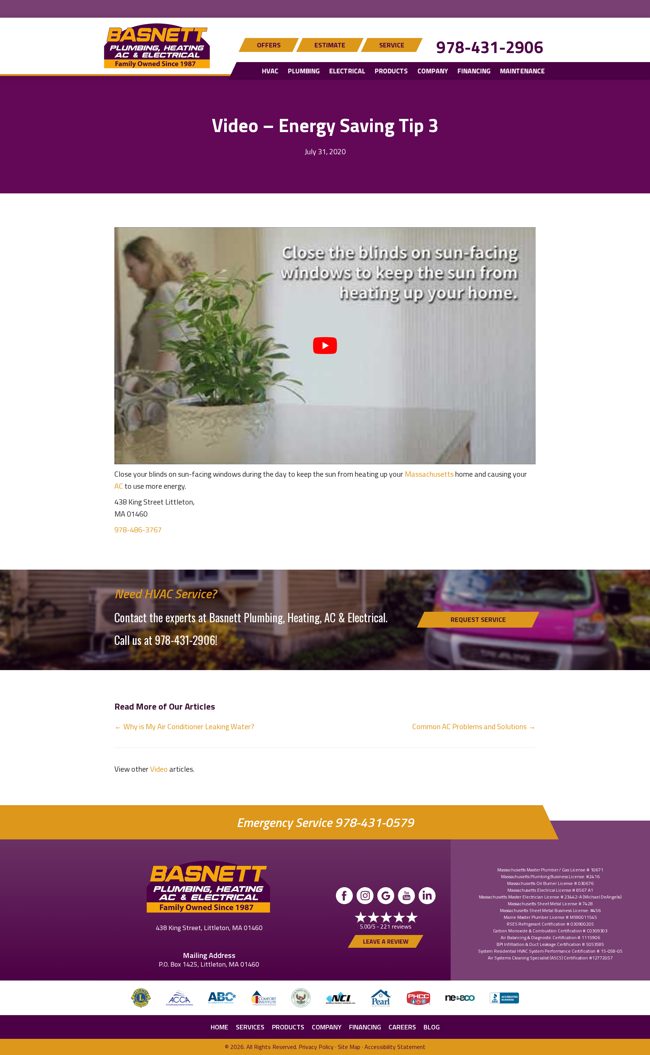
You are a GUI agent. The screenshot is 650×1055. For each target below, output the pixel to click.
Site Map (349, 1046)
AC (118, 486)
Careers (402, 1027)
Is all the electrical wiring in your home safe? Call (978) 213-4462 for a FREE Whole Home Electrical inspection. (325, 8)
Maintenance (522, 71)
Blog (432, 1027)
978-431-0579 (374, 822)
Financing (474, 71)
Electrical (347, 71)
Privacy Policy (316, 1046)
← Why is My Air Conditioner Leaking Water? (184, 726)
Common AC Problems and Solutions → (474, 726)
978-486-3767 (138, 529)
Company (433, 71)
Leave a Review (386, 941)
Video (159, 769)
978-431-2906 (489, 46)
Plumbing (304, 71)
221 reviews (396, 926)
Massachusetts (429, 474)
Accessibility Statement (394, 1046)
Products (391, 71)
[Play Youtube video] (325, 345)
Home (219, 1027)
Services (250, 1027)
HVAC (270, 71)
